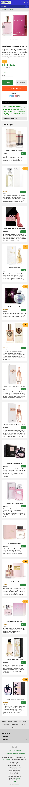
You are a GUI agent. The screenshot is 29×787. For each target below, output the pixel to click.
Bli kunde (9, 721)
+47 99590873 (6, 759)
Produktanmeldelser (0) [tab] (9, 118)
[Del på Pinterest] (16, 96)
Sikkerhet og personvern (11, 753)
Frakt (10, 750)
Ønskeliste (22, 82)
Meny (4, 6)
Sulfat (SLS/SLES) (23, 721)
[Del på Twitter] (11, 96)
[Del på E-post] (18, 96)
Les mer (18, 778)
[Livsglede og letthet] (14, 25)
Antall (3, 75)
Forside (2, 9)
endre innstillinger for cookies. (15, 780)
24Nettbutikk (17, 784)
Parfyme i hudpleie (15, 724)
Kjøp (8, 82)
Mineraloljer (6, 724)
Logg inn (23, 724)
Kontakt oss (14, 727)
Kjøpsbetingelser (17, 750)
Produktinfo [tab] (6, 103)
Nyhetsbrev (22, 753)
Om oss (15, 721)
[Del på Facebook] (13, 96)
